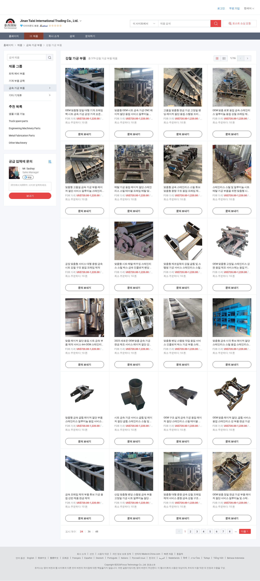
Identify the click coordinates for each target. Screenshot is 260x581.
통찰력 (180, 553)
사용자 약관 (103, 553)
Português (112, 557)
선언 (92, 553)
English (30, 557)
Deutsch (100, 557)
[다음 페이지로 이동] (247, 58)
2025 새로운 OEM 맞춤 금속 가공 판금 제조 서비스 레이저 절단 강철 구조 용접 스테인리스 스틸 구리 (133, 344)
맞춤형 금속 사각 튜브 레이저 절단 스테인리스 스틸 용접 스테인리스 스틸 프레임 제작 (231, 344)
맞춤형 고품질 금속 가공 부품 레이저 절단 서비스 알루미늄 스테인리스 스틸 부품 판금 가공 (84, 190)
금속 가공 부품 (17, 88)
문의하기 (90, 36)
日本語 (65, 557)
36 (89, 531)
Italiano (124, 557)
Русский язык (138, 557)
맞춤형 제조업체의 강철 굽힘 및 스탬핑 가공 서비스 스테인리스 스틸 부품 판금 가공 (182, 267)
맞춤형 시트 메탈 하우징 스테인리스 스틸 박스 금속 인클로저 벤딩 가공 (133, 267)
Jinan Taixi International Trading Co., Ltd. (49, 21)
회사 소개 (54, 36)
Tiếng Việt (218, 557)
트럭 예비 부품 (17, 73)
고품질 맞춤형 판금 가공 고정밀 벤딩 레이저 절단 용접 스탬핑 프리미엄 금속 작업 (182, 113)
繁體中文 (54, 557)
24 (81, 531)
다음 (243, 531)
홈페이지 (14, 36)
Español (88, 557)
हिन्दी (185, 557)
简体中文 (42, 557)
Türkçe (207, 557)
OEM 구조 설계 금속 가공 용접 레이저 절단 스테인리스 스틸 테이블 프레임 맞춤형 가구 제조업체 (183, 421)
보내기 (30, 195)
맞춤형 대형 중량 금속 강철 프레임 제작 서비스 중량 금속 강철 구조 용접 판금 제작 (182, 498)
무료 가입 (234, 8)
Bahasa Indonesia (235, 557)
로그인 (221, 8)
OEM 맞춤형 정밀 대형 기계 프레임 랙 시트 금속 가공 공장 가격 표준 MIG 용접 (84, 113)
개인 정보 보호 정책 (121, 553)
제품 (35, 36)
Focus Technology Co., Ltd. (133, 564)
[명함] (49, 161)
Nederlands (174, 557)
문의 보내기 (84, 134)
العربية (162, 557)
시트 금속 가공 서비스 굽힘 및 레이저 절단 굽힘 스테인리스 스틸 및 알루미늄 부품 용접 (133, 421)
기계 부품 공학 (17, 80)
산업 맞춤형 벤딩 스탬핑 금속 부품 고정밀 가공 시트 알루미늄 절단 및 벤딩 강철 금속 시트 (133, 498)
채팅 (29, 177)
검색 (72, 36)
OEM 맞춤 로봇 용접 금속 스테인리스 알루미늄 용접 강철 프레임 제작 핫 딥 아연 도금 (231, 113)
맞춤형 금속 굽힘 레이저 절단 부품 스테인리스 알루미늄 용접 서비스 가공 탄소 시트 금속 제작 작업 (84, 421)
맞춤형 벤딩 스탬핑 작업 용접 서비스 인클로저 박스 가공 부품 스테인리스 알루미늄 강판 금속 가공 (182, 344)
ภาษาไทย (195, 557)
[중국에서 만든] (26, 7)
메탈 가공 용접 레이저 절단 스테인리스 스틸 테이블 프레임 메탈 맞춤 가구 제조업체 (133, 190)
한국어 (152, 557)
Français (76, 557)
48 (96, 531)
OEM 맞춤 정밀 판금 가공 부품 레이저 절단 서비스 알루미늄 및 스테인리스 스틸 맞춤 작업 (232, 498)
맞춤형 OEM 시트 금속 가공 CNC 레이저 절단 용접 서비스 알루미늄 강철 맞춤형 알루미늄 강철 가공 (133, 113)
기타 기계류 (15, 95)
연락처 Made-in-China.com (147, 553)
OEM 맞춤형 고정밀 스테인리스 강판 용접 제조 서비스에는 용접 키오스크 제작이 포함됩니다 (231, 267)
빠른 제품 (168, 553)
